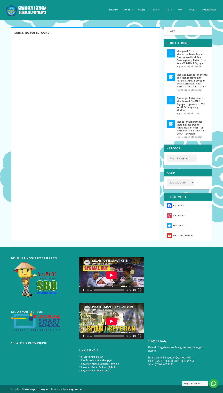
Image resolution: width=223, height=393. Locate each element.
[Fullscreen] (139, 290)
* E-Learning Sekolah (91, 356)
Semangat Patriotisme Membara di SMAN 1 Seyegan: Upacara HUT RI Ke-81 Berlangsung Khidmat (191, 104)
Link (155, 10)
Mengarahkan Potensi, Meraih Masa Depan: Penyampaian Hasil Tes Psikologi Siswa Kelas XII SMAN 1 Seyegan (190, 127)
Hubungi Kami (209, 10)
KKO (180, 10)
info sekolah (196, 66)
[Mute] (134, 290)
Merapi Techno (75, 389)
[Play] (83, 290)
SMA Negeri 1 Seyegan (36, 389)
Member (141, 10)
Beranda (113, 10)
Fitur (167, 10)
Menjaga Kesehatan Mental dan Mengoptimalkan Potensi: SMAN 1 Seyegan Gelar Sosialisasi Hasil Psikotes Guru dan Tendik (192, 80)
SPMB (191, 10)
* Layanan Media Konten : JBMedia (99, 363)
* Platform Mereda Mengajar (96, 360)
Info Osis (195, 113)
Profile (126, 10)
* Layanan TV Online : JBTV (94, 370)
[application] (111, 275)
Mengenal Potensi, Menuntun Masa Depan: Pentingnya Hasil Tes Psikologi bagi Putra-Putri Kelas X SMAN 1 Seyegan (191, 57)
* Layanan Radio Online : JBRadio (98, 367)
